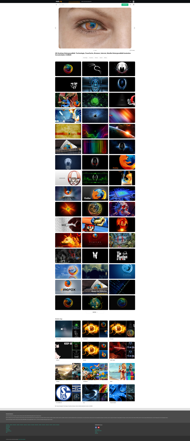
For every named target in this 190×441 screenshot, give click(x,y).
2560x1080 (32, 424)
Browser (96, 57)
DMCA (24, 439)
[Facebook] (96, 428)
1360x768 (54, 424)
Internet (101, 57)
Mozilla (105, 57)
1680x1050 (43, 424)
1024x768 (50, 424)
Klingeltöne (7, 428)
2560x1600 (57, 424)
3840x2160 (14, 424)
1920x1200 (47, 424)
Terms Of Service (21, 439)
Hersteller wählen (97, 429)
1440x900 (40, 424)
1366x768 (11, 424)
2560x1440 (21, 424)
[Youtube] (99, 428)
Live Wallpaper (8, 429)
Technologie (85, 57)
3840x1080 (36, 424)
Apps (6, 432)
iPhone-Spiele (8, 427)
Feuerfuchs (91, 57)
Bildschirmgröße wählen (98, 430)
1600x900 (18, 424)
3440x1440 (29, 424)
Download (125, 4)
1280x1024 (25, 424)
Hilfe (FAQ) (96, 433)
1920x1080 (7, 424)
